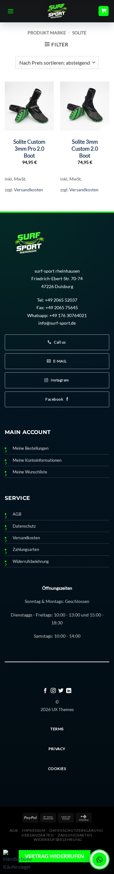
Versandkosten (28, 189)
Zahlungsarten (26, 549)
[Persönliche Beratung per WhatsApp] (99, 859)
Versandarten (38, 835)
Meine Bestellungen (30, 448)
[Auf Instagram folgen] (53, 691)
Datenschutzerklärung (76, 830)
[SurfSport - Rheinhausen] (57, 11)
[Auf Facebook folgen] (45, 691)
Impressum (34, 830)
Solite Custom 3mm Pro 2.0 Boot (29, 148)
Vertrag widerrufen (54, 856)
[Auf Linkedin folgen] (68, 691)
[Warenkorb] (103, 11)
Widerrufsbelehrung (31, 561)
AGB (17, 514)
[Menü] (10, 11)
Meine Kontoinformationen (37, 460)
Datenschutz (24, 526)
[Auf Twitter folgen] (60, 691)
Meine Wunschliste (30, 472)
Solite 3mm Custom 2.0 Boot (85, 148)
